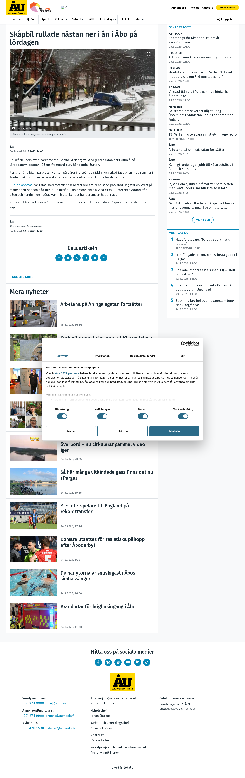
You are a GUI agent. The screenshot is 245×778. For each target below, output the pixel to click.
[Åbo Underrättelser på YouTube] (127, 662)
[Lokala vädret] (63, 7)
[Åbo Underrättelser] (122, 682)
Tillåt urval (122, 431)
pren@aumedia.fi (58, 703)
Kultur (59, 19)
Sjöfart (31, 19)
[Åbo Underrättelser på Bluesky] (108, 662)
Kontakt (207, 8)
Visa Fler (203, 220)
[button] (226, 19)
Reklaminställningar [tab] (142, 355)
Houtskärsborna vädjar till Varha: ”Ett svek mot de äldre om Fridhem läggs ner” (201, 76)
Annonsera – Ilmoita (185, 8)
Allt (91, 19)
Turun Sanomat (21, 185)
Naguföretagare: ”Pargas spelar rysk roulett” (203, 244)
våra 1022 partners (67, 373)
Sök (127, 19)
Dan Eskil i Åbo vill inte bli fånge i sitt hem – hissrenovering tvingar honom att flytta (201, 207)
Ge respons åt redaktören (27, 226)
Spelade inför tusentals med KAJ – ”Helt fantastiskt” (205, 274)
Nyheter (175, 107)
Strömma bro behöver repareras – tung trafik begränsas (205, 305)
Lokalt (13, 19)
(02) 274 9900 (33, 703)
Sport (45, 19)
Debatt (76, 19)
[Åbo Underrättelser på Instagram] (118, 662)
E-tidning (106, 19)
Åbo (172, 145)
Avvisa (71, 431)
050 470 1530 (33, 728)
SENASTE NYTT (180, 27)
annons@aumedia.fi (60, 716)
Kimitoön (175, 33)
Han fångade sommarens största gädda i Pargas (206, 259)
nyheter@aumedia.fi (60, 728)
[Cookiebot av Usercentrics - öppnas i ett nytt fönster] (183, 344)
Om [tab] (183, 355)
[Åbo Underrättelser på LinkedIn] (137, 662)
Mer (138, 19)
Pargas (174, 68)
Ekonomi (175, 53)
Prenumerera (227, 7)
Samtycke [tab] (62, 355)
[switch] (102, 416)
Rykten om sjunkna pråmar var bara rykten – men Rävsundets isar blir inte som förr (202, 188)
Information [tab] (102, 355)
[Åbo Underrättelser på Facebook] (98, 662)
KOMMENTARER (22, 277)
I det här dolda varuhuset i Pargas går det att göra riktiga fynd (204, 289)
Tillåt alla (174, 431)
